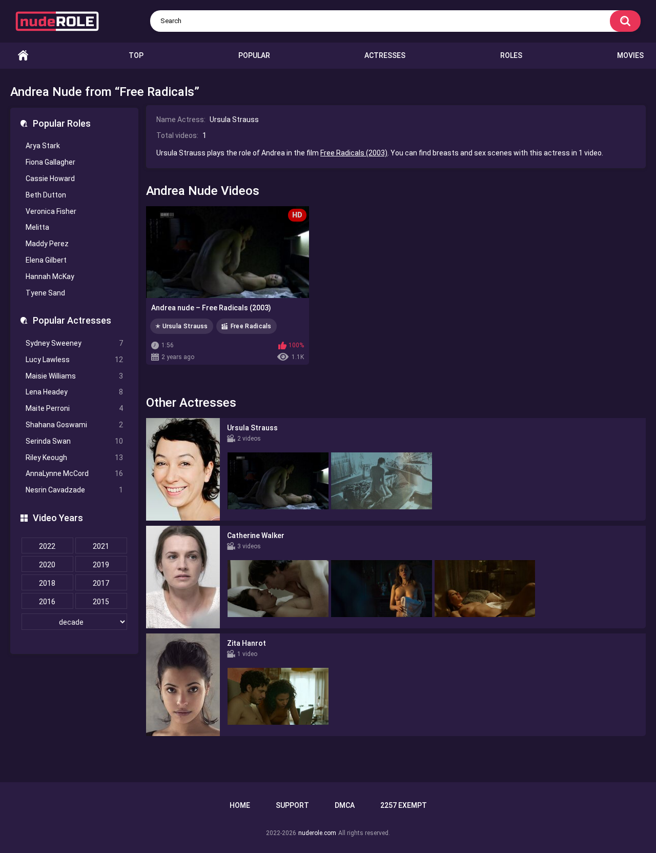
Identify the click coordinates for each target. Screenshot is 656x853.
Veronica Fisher (51, 211)
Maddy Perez (47, 244)
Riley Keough (74, 457)
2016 (47, 602)
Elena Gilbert (46, 260)
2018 (47, 583)
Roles (511, 55)
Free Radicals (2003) (353, 153)
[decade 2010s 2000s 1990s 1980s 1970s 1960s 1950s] (74, 622)
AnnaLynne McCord (74, 473)
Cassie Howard (50, 178)
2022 (47, 546)
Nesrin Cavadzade (74, 490)
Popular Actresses (72, 320)
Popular (254, 55)
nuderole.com (317, 833)
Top (136, 55)
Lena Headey (74, 392)
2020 (47, 565)
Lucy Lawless (74, 359)
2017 (101, 583)
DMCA (345, 805)
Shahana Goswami (74, 425)
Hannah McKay (50, 276)
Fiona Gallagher (50, 162)
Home (23, 56)
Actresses (384, 55)
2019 (101, 565)
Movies (630, 55)
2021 (101, 546)
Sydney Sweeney (74, 343)
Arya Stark (43, 146)
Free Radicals (251, 326)
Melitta (37, 227)
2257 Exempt (403, 805)
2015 (101, 602)
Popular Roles (62, 123)
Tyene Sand (45, 293)
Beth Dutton (46, 195)
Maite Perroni (74, 408)
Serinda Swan (74, 441)
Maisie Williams (74, 376)
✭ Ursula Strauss (181, 326)
